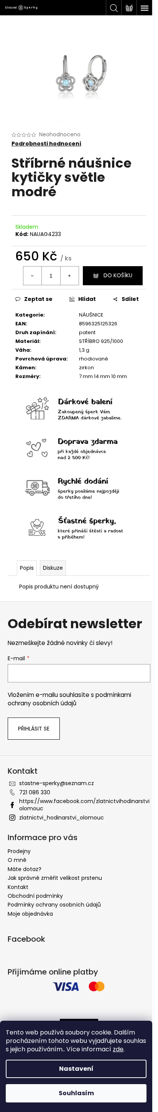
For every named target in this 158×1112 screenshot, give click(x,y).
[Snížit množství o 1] (32, 276)
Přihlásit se (33, 728)
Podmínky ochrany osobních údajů (54, 904)
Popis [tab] (27, 568)
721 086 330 (34, 792)
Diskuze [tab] (53, 568)
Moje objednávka (30, 914)
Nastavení (76, 1068)
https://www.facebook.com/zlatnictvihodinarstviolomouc (84, 804)
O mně (17, 860)
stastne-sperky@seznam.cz (56, 783)
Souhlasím (76, 1093)
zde (118, 1049)
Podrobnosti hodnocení (46, 143)
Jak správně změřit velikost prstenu (55, 878)
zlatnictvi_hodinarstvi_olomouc (61, 817)
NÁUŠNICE (91, 314)
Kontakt (18, 887)
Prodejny (19, 851)
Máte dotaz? (24, 869)
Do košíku (118, 275)
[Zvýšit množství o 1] (69, 276)
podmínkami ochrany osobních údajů (69, 699)
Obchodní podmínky (35, 896)
